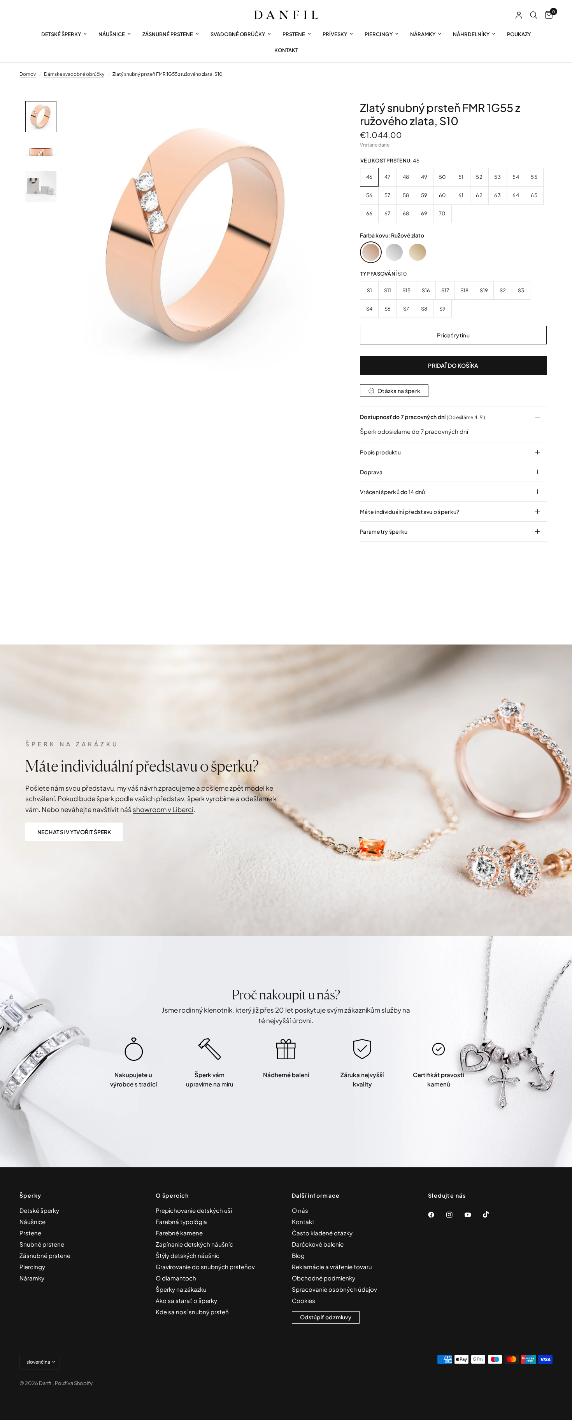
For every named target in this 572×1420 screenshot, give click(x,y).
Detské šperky (61, 34)
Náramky (422, 34)
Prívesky (335, 34)
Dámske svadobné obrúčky (74, 74)
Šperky (30, 1195)
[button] (74, 832)
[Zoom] (320, 117)
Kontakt (286, 50)
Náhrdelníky (471, 34)
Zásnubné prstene (167, 34)
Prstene (293, 34)
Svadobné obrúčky (238, 34)
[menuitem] (64, 34)
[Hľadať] (533, 15)
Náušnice (111, 34)
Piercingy (379, 34)
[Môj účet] (519, 15)
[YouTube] (473, 1214)
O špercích (172, 1195)
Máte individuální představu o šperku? (409, 511)
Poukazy (519, 34)
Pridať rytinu (453, 335)
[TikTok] (491, 1214)
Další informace (316, 1195)
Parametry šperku (383, 531)
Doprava (371, 471)
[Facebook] (436, 1214)
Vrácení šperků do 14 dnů (392, 491)
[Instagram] (454, 1214)
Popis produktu (380, 452)
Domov (27, 74)
